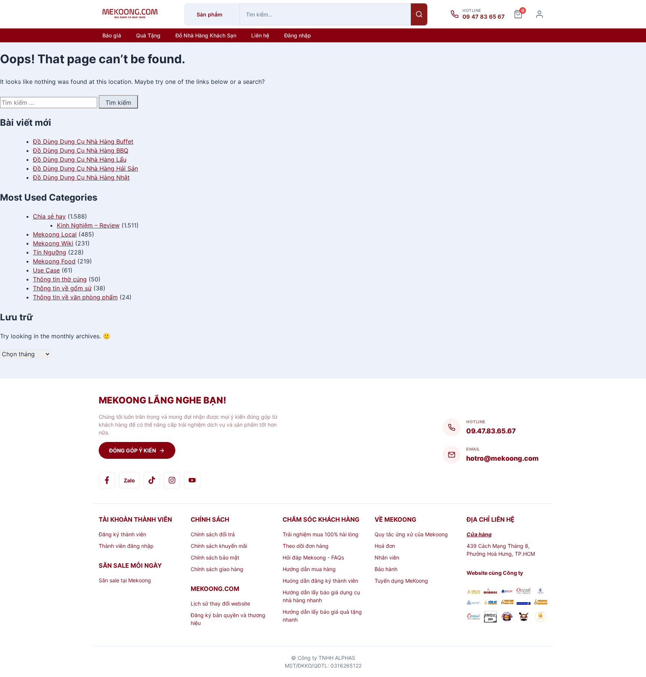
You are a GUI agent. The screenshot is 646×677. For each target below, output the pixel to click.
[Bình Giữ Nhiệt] (507, 592)
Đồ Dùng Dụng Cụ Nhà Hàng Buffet (83, 141)
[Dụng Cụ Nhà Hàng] (507, 617)
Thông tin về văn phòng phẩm (75, 297)
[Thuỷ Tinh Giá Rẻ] (507, 603)
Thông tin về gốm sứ (62, 288)
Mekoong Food (54, 261)
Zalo (129, 480)
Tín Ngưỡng (49, 252)
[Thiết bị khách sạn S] (523, 617)
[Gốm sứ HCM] (490, 603)
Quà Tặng (148, 35)
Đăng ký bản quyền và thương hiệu (228, 619)
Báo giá (111, 35)
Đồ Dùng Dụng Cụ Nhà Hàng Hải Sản (85, 168)
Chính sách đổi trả (213, 534)
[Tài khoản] (539, 14)
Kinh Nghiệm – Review (88, 225)
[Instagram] (172, 480)
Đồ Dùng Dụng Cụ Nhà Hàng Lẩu (79, 159)
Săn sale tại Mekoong (125, 580)
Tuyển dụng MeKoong (401, 580)
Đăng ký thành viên (122, 534)
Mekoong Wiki (53, 243)
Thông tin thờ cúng (60, 279)
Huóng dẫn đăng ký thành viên (320, 580)
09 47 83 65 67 (483, 16)
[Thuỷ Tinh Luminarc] (523, 603)
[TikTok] (152, 480)
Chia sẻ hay (49, 216)
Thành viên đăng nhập (126, 546)
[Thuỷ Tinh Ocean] (473, 617)
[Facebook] (107, 480)
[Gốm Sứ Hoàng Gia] (473, 592)
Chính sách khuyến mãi (219, 546)
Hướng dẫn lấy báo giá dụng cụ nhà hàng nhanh (321, 596)
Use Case (46, 270)
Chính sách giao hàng (217, 569)
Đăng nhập (297, 35)
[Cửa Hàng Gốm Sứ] (540, 603)
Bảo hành (386, 569)
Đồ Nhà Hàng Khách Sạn (205, 35)
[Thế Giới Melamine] (490, 592)
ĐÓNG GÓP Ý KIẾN (132, 450)
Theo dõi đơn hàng (306, 546)
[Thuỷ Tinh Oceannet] (523, 592)
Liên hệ (260, 35)
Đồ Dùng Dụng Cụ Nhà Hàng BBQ (80, 150)
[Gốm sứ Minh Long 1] (473, 603)
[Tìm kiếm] (419, 14)
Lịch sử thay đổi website (220, 603)
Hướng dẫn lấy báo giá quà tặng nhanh (322, 616)
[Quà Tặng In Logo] (540, 617)
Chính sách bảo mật (215, 557)
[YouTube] (192, 480)
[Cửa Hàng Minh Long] (540, 592)
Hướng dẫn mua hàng (309, 569)
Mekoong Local (55, 234)
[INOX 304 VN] (490, 617)
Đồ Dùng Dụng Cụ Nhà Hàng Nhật (81, 177)
